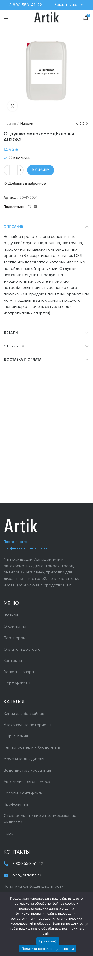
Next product (86, 123)
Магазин (26, 123)
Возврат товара (19, 671)
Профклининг (16, 804)
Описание (13, 226)
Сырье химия (16, 736)
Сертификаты (17, 683)
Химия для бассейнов (24, 713)
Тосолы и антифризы (23, 793)
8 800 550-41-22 (25, 4)
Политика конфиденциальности (34, 886)
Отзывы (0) (14, 346)
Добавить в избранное (27, 183)
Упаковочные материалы (27, 724)
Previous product (76, 123)
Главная (10, 123)
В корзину (40, 170)
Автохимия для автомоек (27, 781)
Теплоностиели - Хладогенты (32, 747)
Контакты (13, 660)
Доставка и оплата (22, 359)
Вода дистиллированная (27, 770)
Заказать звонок (69, 4)
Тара (8, 833)
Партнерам (15, 637)
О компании (15, 626)
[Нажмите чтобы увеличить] (12, 106)
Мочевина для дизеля (24, 758)
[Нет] (86, 924)
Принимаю (48, 941)
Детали (11, 333)
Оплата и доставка (22, 649)
